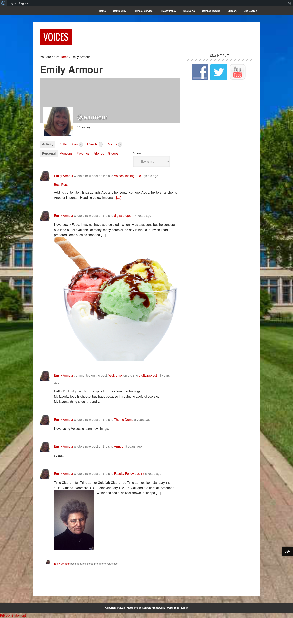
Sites (76, 144)
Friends (94, 144)
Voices (55, 36)
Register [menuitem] (24, 3)
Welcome (115, 375)
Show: (137, 153)
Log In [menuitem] (12, 3)
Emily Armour (63, 175)
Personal (49, 153)
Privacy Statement (13, 615)
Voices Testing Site (127, 175)
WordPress (173, 607)
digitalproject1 (124, 215)
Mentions (66, 153)
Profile (62, 144)
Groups (114, 144)
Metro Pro (132, 607)
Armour (119, 446)
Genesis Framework (153, 607)
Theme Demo (123, 419)
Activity (47, 144)
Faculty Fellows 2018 (129, 473)
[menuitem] (3, 3)
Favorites (83, 153)
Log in (184, 607)
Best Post (61, 184)
